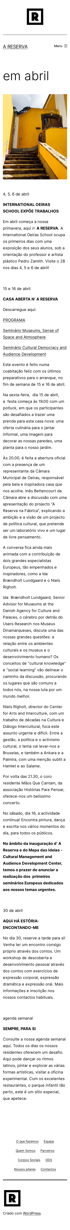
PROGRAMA (14, 320)
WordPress (32, 1213)
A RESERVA (15, 46)
